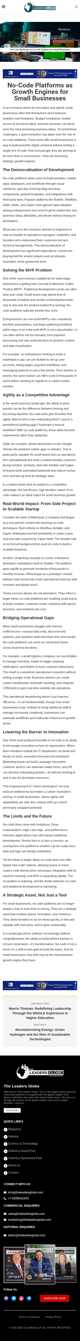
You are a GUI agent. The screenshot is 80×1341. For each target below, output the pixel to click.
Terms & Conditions (29, 1317)
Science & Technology (22, 1143)
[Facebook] (6, 1298)
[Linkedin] (29, 1298)
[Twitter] (13, 1298)
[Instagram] (21, 1298)
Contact (12, 1172)
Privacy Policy (53, 1317)
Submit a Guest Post (21, 1150)
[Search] (76, 7)
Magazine (14, 1129)
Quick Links (13, 1121)
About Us (13, 1165)
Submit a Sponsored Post (24, 1158)
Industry (13, 1136)
